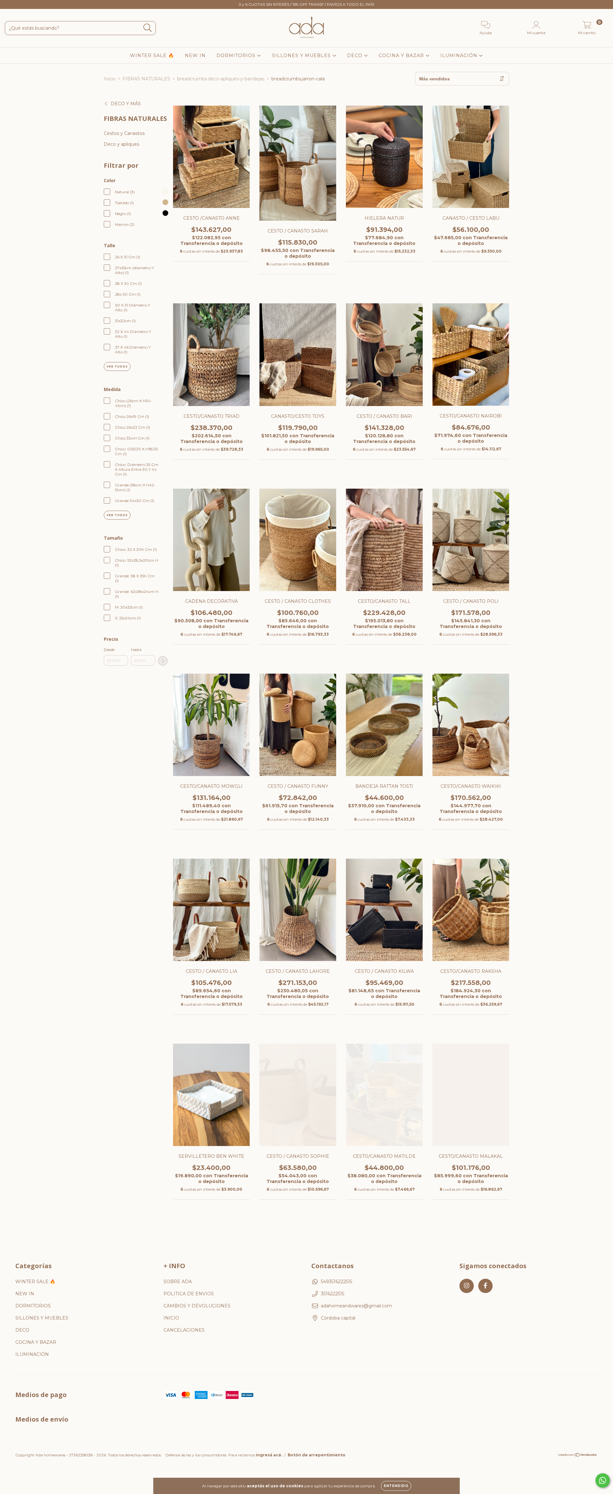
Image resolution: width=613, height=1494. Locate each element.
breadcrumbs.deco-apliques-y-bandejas (220, 79)
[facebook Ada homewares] (18, 4)
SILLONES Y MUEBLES (302, 55)
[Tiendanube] (578, 1455)
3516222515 (332, 1294)
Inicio (110, 79)
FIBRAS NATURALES (146, 79)
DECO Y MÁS (126, 104)
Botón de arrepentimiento (316, 1455)
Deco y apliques (121, 144)
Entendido (396, 1486)
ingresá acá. (269, 1455)
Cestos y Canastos (124, 133)
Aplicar (163, 661)
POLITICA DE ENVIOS (188, 1294)
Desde (109, 649)
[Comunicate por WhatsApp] (602, 1480)
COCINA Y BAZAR (402, 55)
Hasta (136, 649)
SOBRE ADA (177, 1281)
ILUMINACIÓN (459, 55)
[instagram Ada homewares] (9, 4)
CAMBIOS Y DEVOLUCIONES (197, 1306)
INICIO (171, 1318)
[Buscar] (147, 27)
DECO (355, 55)
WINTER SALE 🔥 (152, 55)
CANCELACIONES (184, 1330)
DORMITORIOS (236, 55)
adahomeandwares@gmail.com (356, 1306)
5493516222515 (336, 1281)
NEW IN (195, 55)
